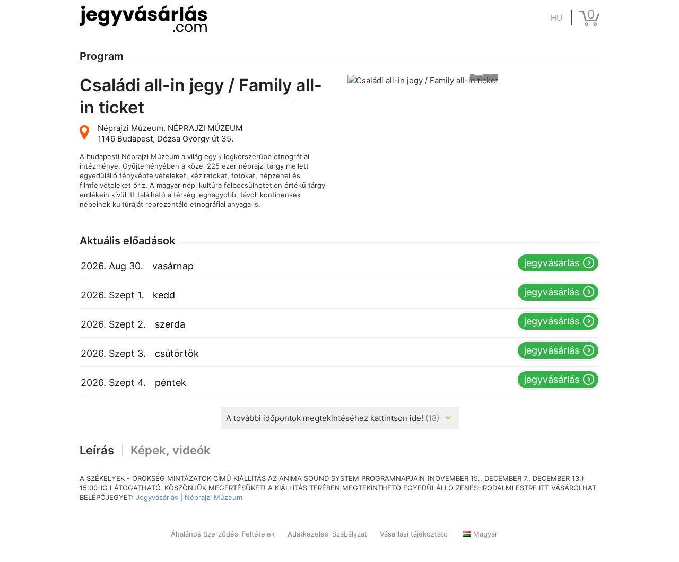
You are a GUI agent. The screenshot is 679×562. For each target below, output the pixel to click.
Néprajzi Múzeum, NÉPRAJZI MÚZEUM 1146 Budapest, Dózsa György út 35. (170, 133)
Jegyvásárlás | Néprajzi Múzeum (189, 497)
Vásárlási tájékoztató (414, 534)
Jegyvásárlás (551, 262)
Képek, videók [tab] (170, 450)
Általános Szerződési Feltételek (223, 534)
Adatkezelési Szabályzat (327, 534)
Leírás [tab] (97, 450)
